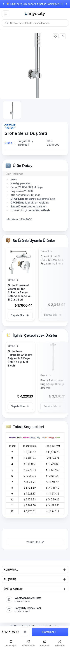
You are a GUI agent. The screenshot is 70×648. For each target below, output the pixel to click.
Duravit (45, 251)
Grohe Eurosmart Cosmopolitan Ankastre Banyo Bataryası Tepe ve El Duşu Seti (19, 292)
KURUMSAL (11, 569)
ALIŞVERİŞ (10, 579)
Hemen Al (48, 631)
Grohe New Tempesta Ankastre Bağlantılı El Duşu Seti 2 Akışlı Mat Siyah (20, 358)
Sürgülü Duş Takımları (25, 142)
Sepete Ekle (17, 315)
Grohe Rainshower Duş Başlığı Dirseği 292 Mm (52, 384)
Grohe (8, 142)
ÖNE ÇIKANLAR (13, 588)
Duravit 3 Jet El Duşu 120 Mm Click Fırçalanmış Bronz (52, 260)
